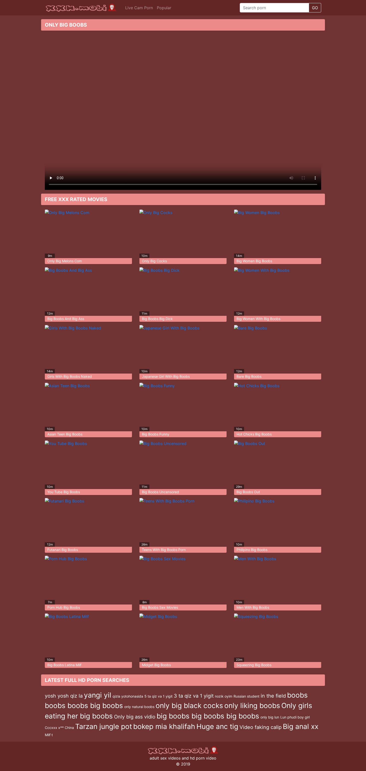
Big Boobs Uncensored (160, 492)
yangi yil (97, 695)
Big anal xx (300, 726)
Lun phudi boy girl (295, 717)
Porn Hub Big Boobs (63, 607)
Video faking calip (261, 727)
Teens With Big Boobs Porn (164, 550)
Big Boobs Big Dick (157, 319)
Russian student (246, 696)
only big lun (269, 717)
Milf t (49, 735)
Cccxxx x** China (59, 727)
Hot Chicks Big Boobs (254, 434)
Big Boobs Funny (155, 434)
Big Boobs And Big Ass (65, 319)
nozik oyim (223, 696)
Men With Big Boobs (253, 607)
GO (315, 7)
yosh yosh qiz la (64, 696)
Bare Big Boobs (249, 376)
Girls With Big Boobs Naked (69, 376)
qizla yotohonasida (128, 696)
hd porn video (203, 758)
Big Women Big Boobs (254, 261)
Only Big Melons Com (64, 261)
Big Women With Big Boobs (258, 319)
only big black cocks (189, 705)
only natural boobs (139, 707)
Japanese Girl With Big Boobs (166, 376)
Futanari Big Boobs (62, 550)
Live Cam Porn (139, 7)
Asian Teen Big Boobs (64, 434)
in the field (273, 696)
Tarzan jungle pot (103, 726)
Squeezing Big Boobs (254, 665)
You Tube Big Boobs (63, 492)
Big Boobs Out (248, 492)
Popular (164, 7)
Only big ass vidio (134, 717)
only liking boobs (252, 705)
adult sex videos (165, 758)
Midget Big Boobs (156, 665)
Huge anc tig (217, 726)
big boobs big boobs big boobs (208, 716)
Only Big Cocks (154, 261)
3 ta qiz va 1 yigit (194, 696)
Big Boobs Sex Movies (160, 607)
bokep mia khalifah (164, 726)
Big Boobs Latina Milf (64, 665)
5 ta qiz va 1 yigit (158, 696)
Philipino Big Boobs (252, 550)
